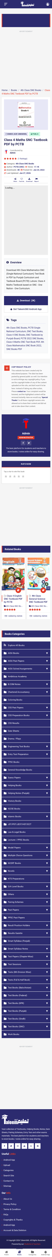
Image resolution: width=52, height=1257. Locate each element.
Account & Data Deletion (14, 1230)
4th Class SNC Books (25, 164)
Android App (9, 1160)
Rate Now (26, 464)
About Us (7, 1199)
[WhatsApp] (31, 1146)
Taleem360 (24, 1240)
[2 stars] (10, 476)
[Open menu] (6, 4)
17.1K (36, 167)
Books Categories (15, 633)
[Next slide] (48, 588)
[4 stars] (19, 476)
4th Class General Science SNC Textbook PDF (38, 599)
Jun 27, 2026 (25, 173)
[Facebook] (23, 443)
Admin (13, 153)
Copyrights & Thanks (13, 1220)
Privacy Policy (9, 1204)
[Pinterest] (37, 1146)
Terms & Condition (12, 1209)
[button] (21, 180)
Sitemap (7, 1186)
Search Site (8, 1175)
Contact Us (8, 1181)
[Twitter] (29, 443)
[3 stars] (14, 476)
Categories (8, 1170)
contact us (21, 391)
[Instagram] (18, 1146)
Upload (6, 1165)
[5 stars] (23, 476)
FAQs (5, 1214)
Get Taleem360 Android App (27, 309)
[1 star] (6, 476)
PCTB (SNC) (19, 167)
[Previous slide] (4, 588)
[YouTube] (24, 1146)
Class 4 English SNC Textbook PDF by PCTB (13, 599)
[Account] (47, 4)
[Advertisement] (26, 59)
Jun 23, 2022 (39, 170)
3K (18, 170)
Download (27, 300)
